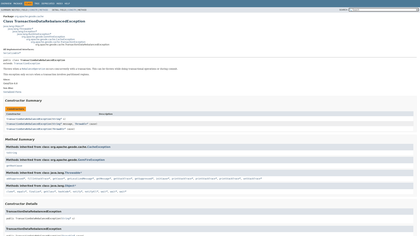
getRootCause (14, 165)
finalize (34, 191)
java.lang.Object (12, 26)
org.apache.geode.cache (29, 16)
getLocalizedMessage (79, 178)
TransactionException (27, 63)
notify (77, 191)
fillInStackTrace (38, 178)
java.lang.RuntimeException (33, 34)
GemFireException (91, 159)
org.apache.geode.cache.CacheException (50, 39)
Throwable (81, 124)
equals (21, 191)
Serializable (11, 53)
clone (9, 191)
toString (11, 152)
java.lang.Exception (23, 31)
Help (67, 3)
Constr (33, 10)
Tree (37, 3)
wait (103, 191)
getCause (58, 178)
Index (59, 3)
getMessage (102, 178)
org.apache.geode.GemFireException (43, 36)
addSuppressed (14, 178)
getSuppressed (143, 178)
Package (17, 3)
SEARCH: (343, 10)
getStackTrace (122, 178)
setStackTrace (251, 178)
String (56, 119)
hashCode (63, 191)
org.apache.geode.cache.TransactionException (58, 42)
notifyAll (91, 191)
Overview (6, 3)
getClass (49, 191)
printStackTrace (181, 178)
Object (69, 185)
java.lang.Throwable (20, 29)
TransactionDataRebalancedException (28, 119)
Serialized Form (12, 92)
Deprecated (48, 3)
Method (43, 10)
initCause (162, 178)
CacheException (98, 146)
